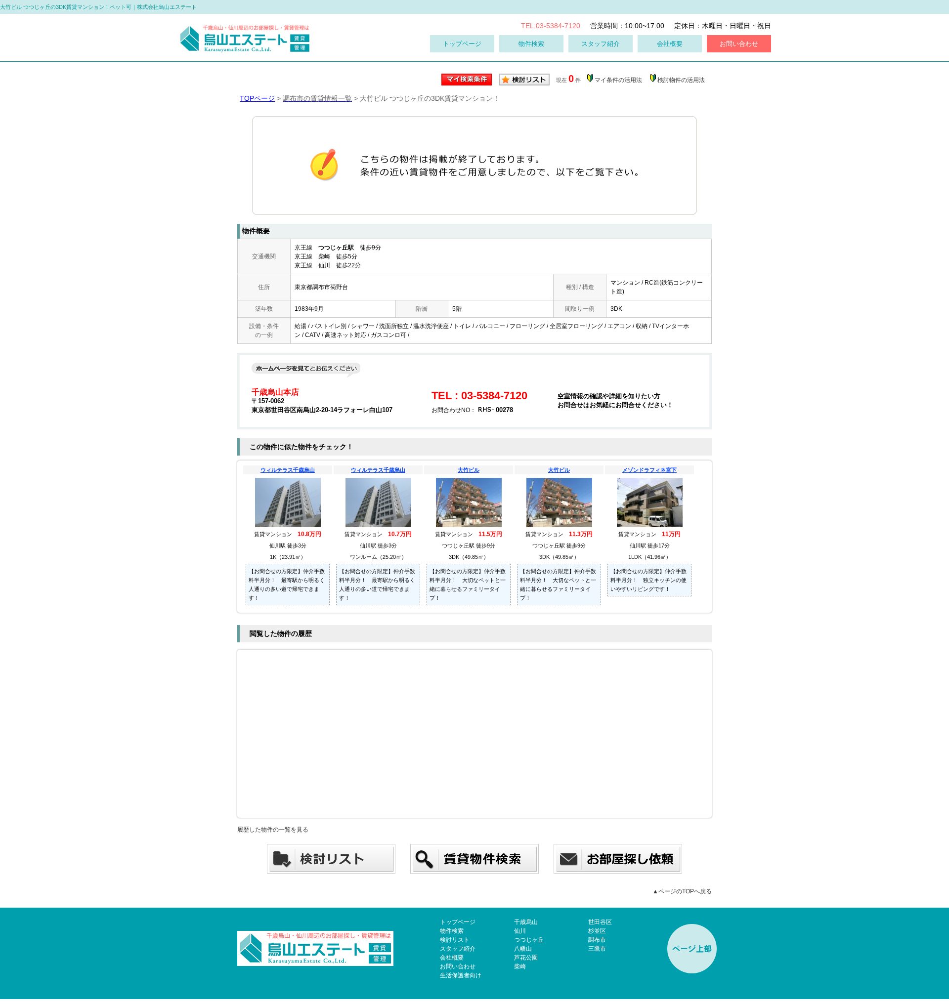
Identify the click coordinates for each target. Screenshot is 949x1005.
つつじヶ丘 (529, 939)
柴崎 (520, 966)
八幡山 (523, 948)
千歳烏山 (526, 922)
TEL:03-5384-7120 (550, 26)
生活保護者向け (460, 975)
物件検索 (531, 43)
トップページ (462, 43)
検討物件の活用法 (681, 80)
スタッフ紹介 (600, 43)
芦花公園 (526, 957)
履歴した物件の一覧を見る (272, 829)
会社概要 (670, 43)
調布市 (597, 939)
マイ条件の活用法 (618, 80)
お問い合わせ (739, 43)
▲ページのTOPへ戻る (682, 891)
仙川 (520, 930)
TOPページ (257, 98)
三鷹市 (597, 948)
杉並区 (597, 930)
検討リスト (455, 939)
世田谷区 (600, 922)
